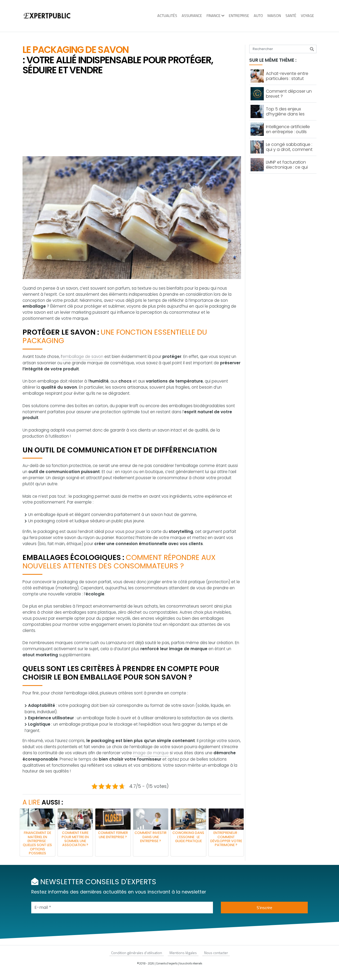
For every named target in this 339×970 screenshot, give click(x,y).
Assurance (192, 16)
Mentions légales (183, 952)
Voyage (307, 16)
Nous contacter (216, 952)
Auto (258, 16)
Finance (214, 16)
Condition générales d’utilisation (136, 952)
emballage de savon (83, 356)
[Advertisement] (132, 116)
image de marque (151, 753)
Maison (274, 16)
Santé (291, 16)
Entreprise (239, 16)
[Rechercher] (311, 49)
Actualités (167, 16)
